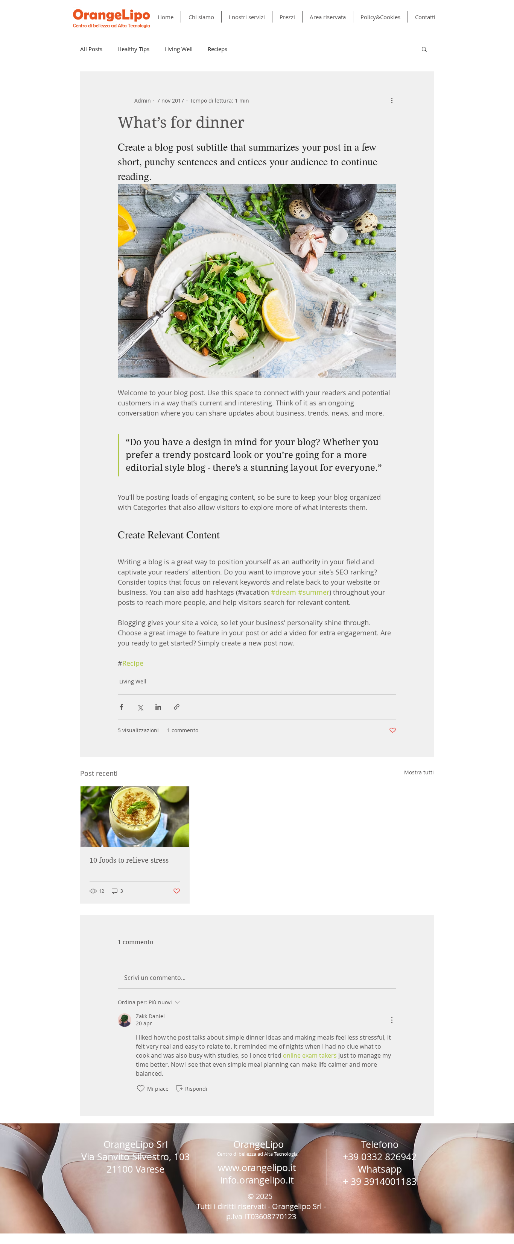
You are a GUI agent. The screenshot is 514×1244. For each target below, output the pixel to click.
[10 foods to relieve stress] (135, 816)
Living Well (178, 49)
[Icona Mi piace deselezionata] (141, 1088)
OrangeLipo (258, 1144)
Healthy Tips (133, 49)
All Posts (91, 49)
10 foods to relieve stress (129, 860)
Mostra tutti (419, 772)
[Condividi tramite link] (176, 706)
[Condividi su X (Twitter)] (139, 706)
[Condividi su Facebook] (121, 706)
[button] (424, 49)
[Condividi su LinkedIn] (158, 706)
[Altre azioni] (391, 100)
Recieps (217, 49)
